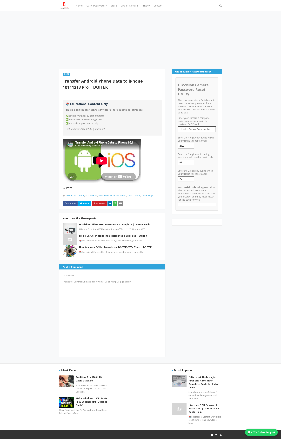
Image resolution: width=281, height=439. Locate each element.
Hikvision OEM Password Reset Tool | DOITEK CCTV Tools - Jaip (203, 408)
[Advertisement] (140, 39)
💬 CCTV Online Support (261, 432)
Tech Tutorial (133, 195)
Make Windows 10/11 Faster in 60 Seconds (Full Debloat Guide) (92, 402)
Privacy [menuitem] (146, 5)
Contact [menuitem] (158, 5)
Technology (147, 195)
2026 (67, 195)
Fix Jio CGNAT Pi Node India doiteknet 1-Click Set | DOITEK (113, 235)
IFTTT (69, 188)
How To (93, 195)
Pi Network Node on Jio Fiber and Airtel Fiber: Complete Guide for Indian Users (203, 382)
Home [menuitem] (79, 5)
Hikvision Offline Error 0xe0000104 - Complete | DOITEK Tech (114, 224)
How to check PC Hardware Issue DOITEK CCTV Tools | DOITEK (115, 247)
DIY (87, 195)
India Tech (104, 195)
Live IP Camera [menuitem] (129, 5)
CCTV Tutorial (77, 195)
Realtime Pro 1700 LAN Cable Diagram (89, 379)
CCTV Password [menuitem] (96, 5)
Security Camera (118, 195)
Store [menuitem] (114, 5)
